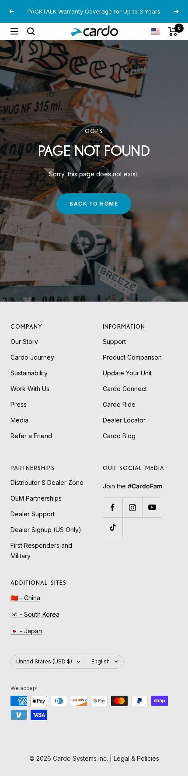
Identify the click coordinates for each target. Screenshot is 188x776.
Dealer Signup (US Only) (45, 529)
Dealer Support (32, 514)
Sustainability (29, 373)
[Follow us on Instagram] (132, 507)
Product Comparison (132, 357)
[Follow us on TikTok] (112, 527)
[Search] (31, 31)
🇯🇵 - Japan (26, 631)
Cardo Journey (32, 357)
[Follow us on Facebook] (112, 507)
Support (114, 341)
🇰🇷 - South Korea (34, 614)
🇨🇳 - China (25, 597)
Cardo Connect (125, 388)
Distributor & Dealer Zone (47, 482)
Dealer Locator (124, 420)
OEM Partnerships (36, 498)
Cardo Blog (119, 436)
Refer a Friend (31, 436)
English (100, 661)
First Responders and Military (41, 551)
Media (19, 420)
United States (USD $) (44, 661)
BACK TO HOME (94, 203)
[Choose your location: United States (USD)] (155, 31)
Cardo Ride (119, 404)
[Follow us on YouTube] (152, 507)
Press (18, 404)
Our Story (24, 341)
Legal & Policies (136, 758)
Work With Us (29, 388)
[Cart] (173, 31)
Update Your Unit (127, 373)
